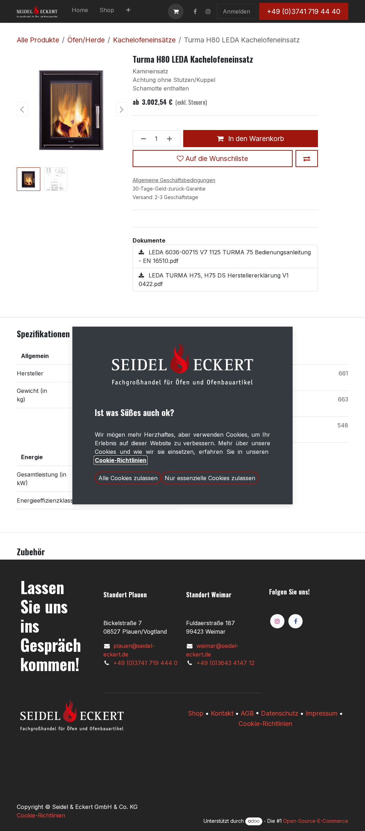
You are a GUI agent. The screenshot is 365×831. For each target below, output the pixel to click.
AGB (247, 713)
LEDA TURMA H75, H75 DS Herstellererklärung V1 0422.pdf (214, 279)
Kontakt (222, 713)
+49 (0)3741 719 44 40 (303, 11)
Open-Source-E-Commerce (315, 821)
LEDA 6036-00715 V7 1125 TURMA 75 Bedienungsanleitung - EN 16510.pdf (225, 256)
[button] (22, 109)
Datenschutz (279, 713)
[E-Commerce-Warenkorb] (176, 11)
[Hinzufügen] (171, 138)
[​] (195, 11)
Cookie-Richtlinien (265, 723)
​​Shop (196, 713)
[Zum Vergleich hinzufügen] (306, 158)
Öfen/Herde (86, 40)
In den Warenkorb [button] (255, 138)
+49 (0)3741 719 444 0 (145, 662)
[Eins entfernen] (141, 138)
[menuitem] (80, 11)
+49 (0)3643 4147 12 (225, 662)
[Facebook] (295, 621)
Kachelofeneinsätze (144, 40)
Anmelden (236, 11)
